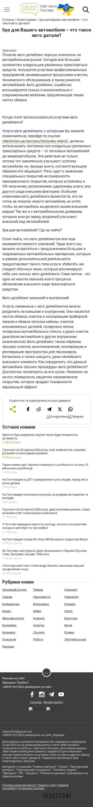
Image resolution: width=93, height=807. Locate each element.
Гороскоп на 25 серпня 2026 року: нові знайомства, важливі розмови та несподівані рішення (43, 451)
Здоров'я (70, 589)
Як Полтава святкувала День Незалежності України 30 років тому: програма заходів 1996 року (44, 552)
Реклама (8, 646)
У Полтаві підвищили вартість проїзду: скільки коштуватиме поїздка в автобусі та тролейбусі (44, 526)
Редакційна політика (31, 788)
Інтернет (39, 618)
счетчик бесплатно (46, 800)
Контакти (36, 702)
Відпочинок (41, 604)
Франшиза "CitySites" (15, 682)
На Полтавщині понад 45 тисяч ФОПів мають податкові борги (45, 539)
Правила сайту (47, 785)
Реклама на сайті (13, 678)
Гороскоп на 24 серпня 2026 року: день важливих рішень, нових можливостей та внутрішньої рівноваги (46, 511)
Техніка (38, 589)
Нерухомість (42, 597)
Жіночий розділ (13, 618)
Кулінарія (8, 632)
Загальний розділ (14, 589)
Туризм (7, 597)
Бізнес (6, 611)
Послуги (38, 632)
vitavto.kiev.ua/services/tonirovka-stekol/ (35, 141)
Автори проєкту (53, 702)
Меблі (37, 611)
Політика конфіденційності (19, 785)
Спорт (68, 611)
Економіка (9, 625)
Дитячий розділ (75, 639)
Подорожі (9, 639)
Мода (68, 625)
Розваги (69, 604)
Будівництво (11, 604)
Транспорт (71, 597)
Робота (38, 639)
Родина (69, 632)
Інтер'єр (38, 625)
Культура (70, 618)
